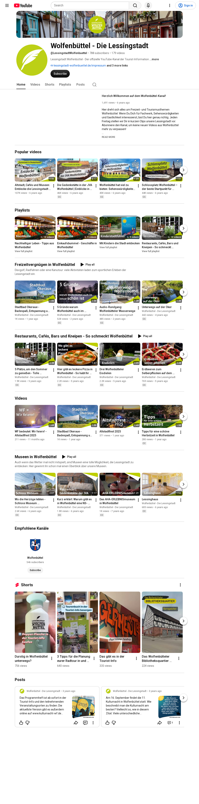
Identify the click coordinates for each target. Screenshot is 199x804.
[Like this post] (21, 723)
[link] (57, 708)
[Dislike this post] (27, 723)
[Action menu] (93, 723)
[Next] (183, 170)
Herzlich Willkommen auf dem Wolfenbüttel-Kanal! (134, 95)
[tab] (21, 84)
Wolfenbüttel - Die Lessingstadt (31, 315)
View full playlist (23, 251)
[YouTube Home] (23, 5)
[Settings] (169, 5)
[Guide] (7, 5)
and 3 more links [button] (117, 65)
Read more (108, 137)
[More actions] (54, 186)
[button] (108, 137)
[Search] (135, 5)
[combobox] (91, 5)
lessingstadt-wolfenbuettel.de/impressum (79, 65)
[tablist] (99, 84)
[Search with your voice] (148, 5)
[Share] (76, 723)
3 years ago (69, 691)
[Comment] (85, 723)
